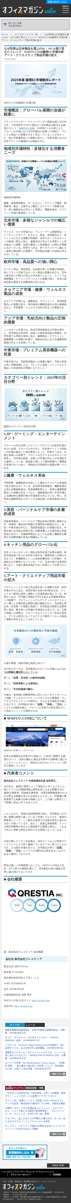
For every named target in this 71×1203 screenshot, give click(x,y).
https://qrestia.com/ (23, 1006)
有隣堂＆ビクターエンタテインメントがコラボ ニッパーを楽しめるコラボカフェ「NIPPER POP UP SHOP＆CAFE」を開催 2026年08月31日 (35, 1055)
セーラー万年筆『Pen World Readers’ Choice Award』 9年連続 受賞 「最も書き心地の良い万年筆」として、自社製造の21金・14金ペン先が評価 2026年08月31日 (35, 1066)
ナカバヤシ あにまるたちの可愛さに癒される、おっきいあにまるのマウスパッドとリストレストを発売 (35, 1120)
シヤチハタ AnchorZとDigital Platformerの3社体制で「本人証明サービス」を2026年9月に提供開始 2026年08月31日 (35, 1046)
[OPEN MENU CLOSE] (65, 10)
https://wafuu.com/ (41, 1000)
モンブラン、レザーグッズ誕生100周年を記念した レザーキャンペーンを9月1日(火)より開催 (35, 1127)
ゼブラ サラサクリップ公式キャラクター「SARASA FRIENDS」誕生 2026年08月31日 (31, 1039)
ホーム (4, 34)
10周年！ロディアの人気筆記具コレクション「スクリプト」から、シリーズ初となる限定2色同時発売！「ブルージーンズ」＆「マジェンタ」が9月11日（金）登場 (35, 1111)
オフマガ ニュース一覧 (26, 34)
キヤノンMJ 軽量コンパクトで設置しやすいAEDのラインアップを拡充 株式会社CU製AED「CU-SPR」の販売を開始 (35, 1102)
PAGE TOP (58, 1165)
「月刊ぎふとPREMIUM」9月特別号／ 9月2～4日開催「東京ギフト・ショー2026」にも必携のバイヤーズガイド (35, 1094)
